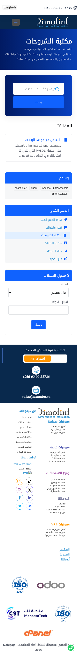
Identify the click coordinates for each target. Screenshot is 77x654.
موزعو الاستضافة (58, 513)
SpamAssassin (60, 194)
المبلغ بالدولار (60, 302)
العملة (65, 284)
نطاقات (62, 504)
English (9, 7)
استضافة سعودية (57, 486)
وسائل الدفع (26, 427)
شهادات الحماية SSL (56, 510)
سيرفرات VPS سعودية (55, 535)
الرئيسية (67, 49)
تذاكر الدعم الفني (51, 220)
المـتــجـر (64, 549)
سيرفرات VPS (60, 524)
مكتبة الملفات (54, 243)
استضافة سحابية (58, 491)
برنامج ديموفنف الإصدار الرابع (54, 54)
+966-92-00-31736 (22, 464)
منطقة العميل (25, 469)
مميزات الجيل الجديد (56, 432)
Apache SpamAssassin (55, 188)
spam (34, 188)
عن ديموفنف (27, 411)
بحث (39, 102)
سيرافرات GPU (59, 458)
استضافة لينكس (58, 480)
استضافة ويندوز (58, 482)
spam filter (20, 188)
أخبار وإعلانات (54, 227)
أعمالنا (65, 559)
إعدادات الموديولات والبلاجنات (20, 54)
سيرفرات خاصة (60, 447)
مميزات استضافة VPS (56, 532)
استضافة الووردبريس (56, 488)
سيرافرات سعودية (57, 461)
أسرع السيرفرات (59, 427)
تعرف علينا (27, 417)
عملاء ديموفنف (25, 422)
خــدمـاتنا (64, 499)
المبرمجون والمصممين (57, 59)
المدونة (65, 554)
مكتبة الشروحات (52, 49)
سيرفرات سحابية (59, 421)
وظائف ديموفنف (24, 432)
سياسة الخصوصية (24, 442)
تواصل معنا (28, 457)
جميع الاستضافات (58, 473)
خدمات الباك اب (59, 507)
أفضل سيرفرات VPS (56, 529)
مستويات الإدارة (58, 429)
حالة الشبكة (55, 251)
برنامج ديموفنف (32, 49)
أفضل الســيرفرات (58, 452)
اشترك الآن (37, 358)
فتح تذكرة (56, 259)
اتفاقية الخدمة (23, 447)
